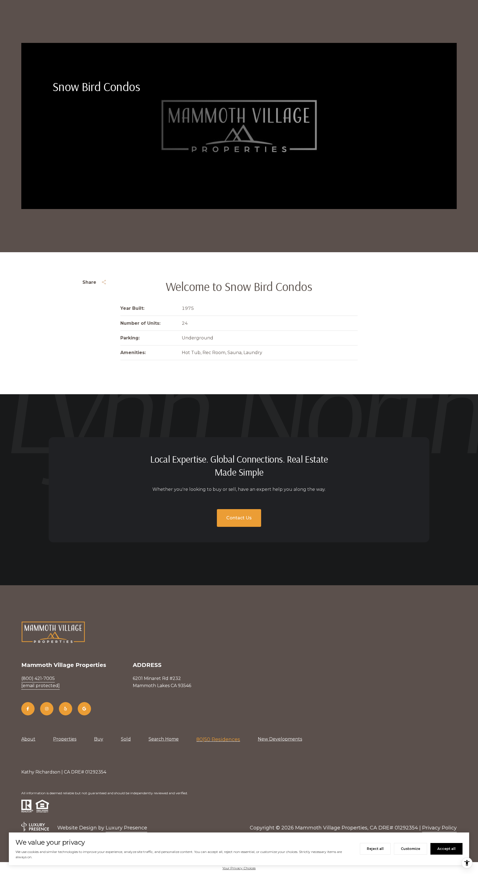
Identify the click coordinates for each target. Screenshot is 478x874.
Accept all (446, 849)
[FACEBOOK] (28, 708)
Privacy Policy (439, 828)
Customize (410, 849)
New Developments (280, 739)
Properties (64, 739)
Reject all (375, 849)
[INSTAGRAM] (46, 708)
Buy (98, 739)
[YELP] (65, 708)
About (28, 739)
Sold (126, 739)
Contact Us (239, 517)
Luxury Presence (126, 828)
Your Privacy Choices (239, 868)
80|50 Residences (218, 739)
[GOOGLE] (84, 708)
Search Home (164, 739)
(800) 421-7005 (38, 678)
